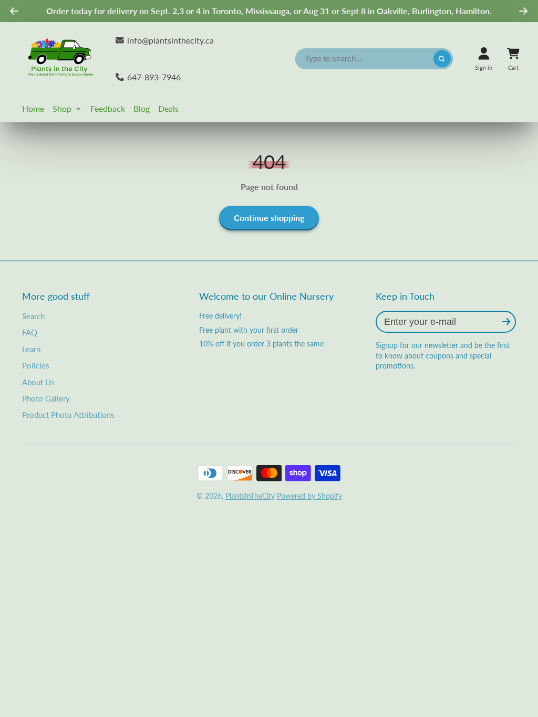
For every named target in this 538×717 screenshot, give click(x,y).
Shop (62, 108)
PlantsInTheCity (250, 495)
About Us (38, 382)
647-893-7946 (154, 77)
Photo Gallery (46, 398)
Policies (35, 365)
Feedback (107, 108)
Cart (513, 58)
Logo (61, 58)
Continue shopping (269, 218)
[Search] (442, 59)
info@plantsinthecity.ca (170, 40)
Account (483, 58)
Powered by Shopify (309, 495)
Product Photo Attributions (68, 414)
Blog (141, 108)
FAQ (29, 332)
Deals (168, 108)
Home (33, 108)
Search (33, 316)
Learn (31, 349)
